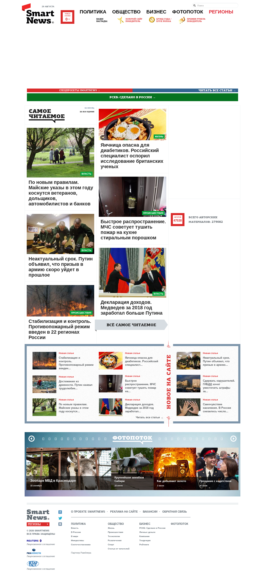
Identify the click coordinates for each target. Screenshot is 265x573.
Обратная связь (174, 511)
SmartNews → (79, 90)
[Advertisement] (132, 56)
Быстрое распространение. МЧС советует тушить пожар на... (140, 386)
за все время (87, 111)
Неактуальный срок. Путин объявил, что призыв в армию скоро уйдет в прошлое (61, 267)
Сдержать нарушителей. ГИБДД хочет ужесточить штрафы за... (219, 386)
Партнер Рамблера (81, 552)
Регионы (221, 11)
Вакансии (150, 511)
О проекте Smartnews (88, 511)
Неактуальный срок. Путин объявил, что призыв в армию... (216, 361)
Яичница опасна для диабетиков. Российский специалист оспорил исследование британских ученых (132, 155)
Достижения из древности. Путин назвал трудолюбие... (75, 385)
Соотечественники (80, 544)
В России (76, 532)
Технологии (114, 536)
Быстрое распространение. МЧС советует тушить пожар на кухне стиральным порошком (133, 229)
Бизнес (156, 11)
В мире (74, 536)
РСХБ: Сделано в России (152, 528)
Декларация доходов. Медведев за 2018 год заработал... (139, 408)
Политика (93, 11)
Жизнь (159, 136)
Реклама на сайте (124, 511)
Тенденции (145, 540)
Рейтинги (144, 544)
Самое (47, 114)
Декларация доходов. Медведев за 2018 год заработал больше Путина (132, 308)
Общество (126, 11)
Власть (86, 174)
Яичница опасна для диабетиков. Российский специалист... (141, 361)
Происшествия (81, 313)
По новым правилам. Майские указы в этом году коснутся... (74, 408)
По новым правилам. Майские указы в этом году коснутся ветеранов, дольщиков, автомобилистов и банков (61, 193)
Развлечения (115, 540)
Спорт (111, 544)
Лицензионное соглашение (41, 544)
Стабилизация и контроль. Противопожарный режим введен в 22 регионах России (60, 329)
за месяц (89, 107)
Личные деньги (147, 532)
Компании (144, 536)
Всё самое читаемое (131, 324)
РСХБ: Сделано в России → (133, 97)
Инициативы (77, 540)
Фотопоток (187, 11)
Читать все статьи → (217, 90)
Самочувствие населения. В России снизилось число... (217, 408)
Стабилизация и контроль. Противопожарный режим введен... (76, 363)
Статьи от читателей (118, 549)
